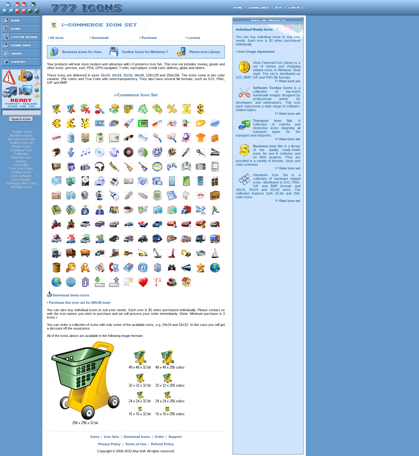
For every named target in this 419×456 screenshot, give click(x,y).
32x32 (128, 75)
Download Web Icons (21, 183)
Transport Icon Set (272, 120)
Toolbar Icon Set (21, 143)
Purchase (149, 38)
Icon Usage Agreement (256, 51)
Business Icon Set (21, 139)
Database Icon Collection (21, 152)
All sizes (56, 38)
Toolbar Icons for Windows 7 (145, 52)
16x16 (105, 75)
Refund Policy (162, 444)
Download (100, 38)
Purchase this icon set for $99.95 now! (80, 302)
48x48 (139, 75)
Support (175, 437)
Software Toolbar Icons (272, 88)
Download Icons (137, 437)
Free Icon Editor (21, 168)
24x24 (116, 75)
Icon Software (21, 176)
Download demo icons (70, 295)
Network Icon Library (21, 159)
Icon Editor (21, 165)
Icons (94, 437)
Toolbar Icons (22, 131)
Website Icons (21, 187)
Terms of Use (135, 444)
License (194, 38)
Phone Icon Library (204, 52)
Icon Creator (21, 179)
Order (159, 437)
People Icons (21, 146)
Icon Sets (111, 437)
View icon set (289, 81)
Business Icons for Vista (82, 52)
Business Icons (21, 135)
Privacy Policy (109, 444)
